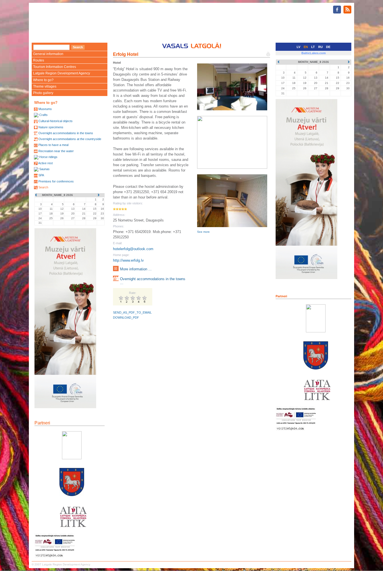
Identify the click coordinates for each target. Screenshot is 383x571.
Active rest (45, 163)
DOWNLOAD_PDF (126, 317)
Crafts (43, 115)
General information (48, 54)
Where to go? (43, 80)
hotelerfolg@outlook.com (133, 249)
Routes (38, 60)
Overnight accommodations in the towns (65, 133)
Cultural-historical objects (55, 121)
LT (313, 47)
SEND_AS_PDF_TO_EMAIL (132, 312)
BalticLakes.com (313, 53)
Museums (45, 109)
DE (328, 47)
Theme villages (44, 86)
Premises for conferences (56, 181)
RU (320, 47)
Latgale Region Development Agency (61, 73)
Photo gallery (43, 93)
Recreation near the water (56, 151)
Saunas (44, 169)
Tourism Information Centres (54, 67)
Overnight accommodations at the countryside (69, 139)
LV (298, 47)
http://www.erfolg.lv (128, 260)
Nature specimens (50, 127)
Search (43, 187)
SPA (41, 175)
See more (203, 231)
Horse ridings (48, 157)
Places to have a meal (53, 145)
